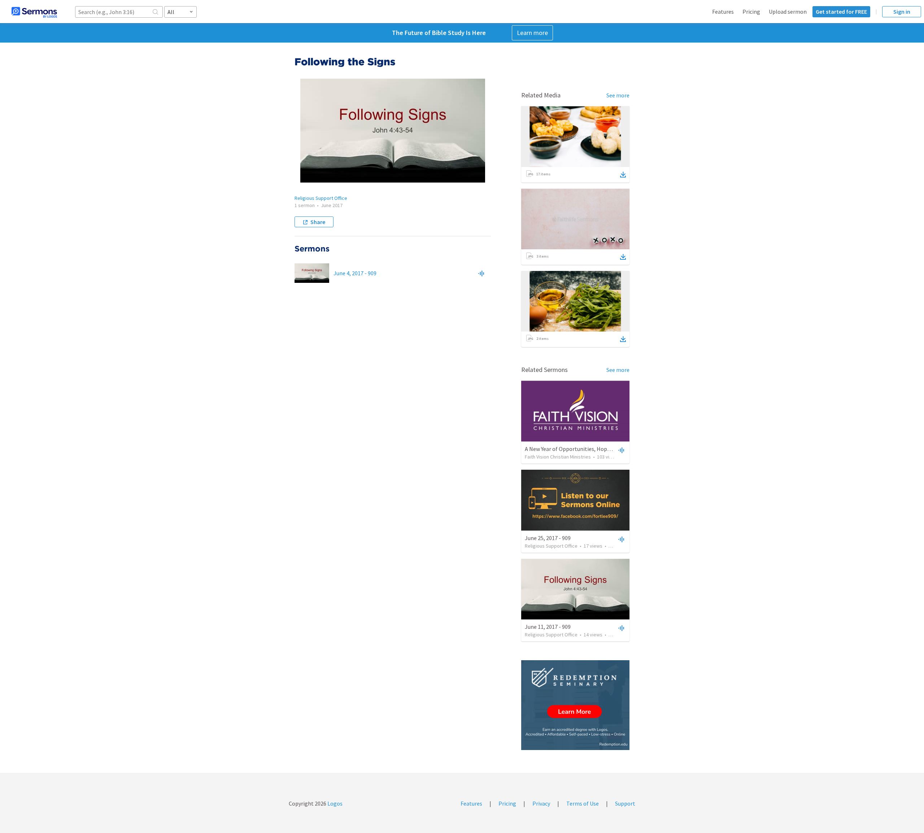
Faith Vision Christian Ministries (558, 456)
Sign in (901, 11)
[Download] (623, 174)
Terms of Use (582, 803)
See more (617, 95)
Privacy (541, 803)
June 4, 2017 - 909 (355, 273)
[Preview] (481, 273)
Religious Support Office (321, 198)
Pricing (751, 11)
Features (723, 11)
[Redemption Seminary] (575, 705)
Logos (334, 803)
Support (625, 803)
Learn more (532, 33)
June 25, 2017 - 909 (548, 538)
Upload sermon (788, 11)
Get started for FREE (841, 11)
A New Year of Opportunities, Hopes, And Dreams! (585, 448)
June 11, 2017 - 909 (548, 626)
